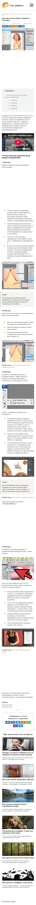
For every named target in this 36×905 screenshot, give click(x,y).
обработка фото (16, 23)
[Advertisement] (18, 70)
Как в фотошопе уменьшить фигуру (18, 779)
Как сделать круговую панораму (23, 497)
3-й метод (14, 105)
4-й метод (14, 108)
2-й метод (14, 103)
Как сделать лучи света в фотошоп (18, 858)
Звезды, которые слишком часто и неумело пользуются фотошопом (17, 754)
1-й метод (14, 100)
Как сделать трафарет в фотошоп (17, 882)
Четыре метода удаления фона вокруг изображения (16, 96)
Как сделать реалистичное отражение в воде (14, 805)
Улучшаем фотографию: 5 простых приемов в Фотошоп (17, 832)
